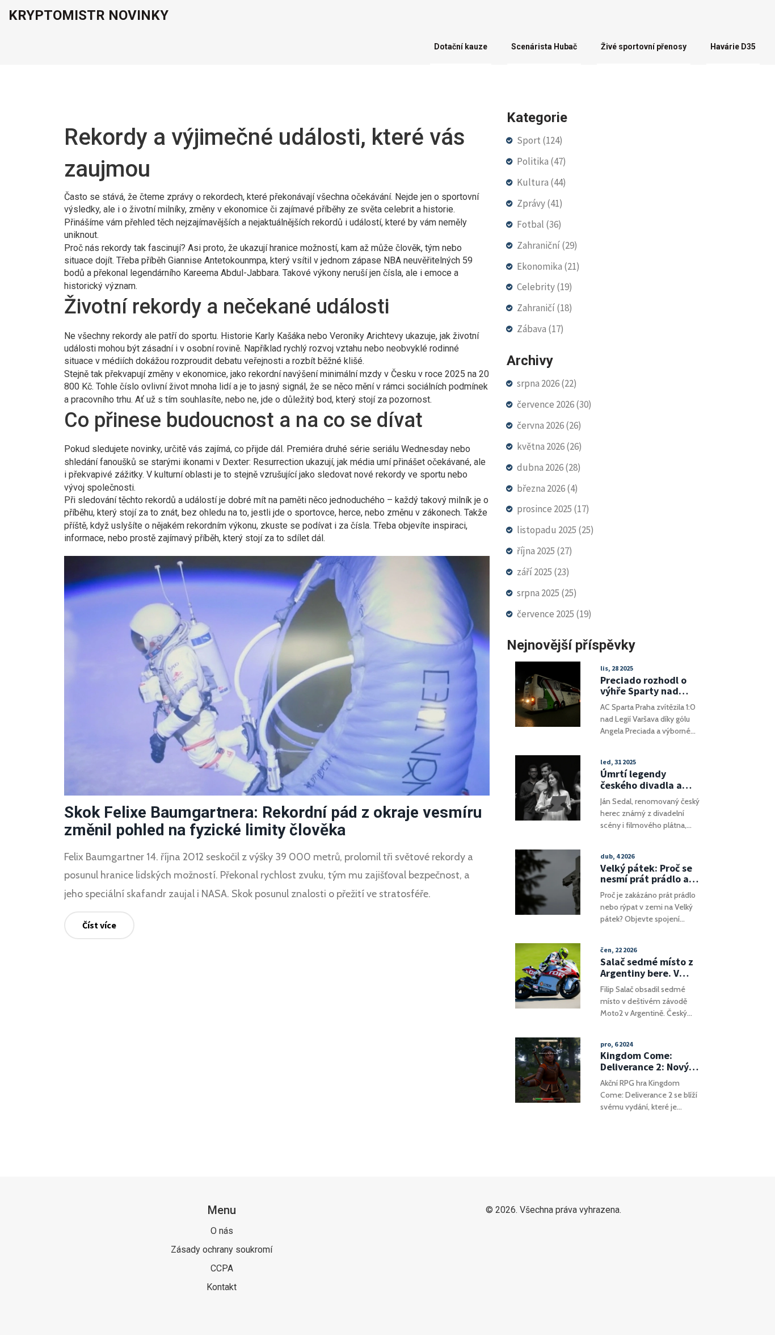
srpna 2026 (547, 383)
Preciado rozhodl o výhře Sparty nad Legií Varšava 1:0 (643, 686)
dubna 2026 (549, 467)
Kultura (541, 182)
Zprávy (540, 203)
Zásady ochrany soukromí (221, 1249)
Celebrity (544, 287)
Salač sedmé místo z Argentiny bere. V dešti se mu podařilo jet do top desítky (647, 967)
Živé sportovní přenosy (643, 46)
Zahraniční (547, 245)
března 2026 (547, 488)
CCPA (221, 1268)
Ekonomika (548, 266)
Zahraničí (544, 308)
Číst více (99, 925)
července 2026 (554, 404)
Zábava (540, 329)
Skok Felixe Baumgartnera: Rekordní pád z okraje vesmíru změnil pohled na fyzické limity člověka (273, 821)
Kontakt (222, 1287)
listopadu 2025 (555, 530)
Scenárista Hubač (544, 46)
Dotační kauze (460, 46)
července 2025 (554, 614)
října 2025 (544, 551)
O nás (221, 1230)
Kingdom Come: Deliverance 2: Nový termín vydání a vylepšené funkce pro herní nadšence (648, 1061)
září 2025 (543, 572)
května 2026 (549, 446)
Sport (540, 140)
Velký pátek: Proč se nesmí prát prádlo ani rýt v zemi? (648, 874)
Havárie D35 (733, 46)
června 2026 (549, 425)
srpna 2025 (547, 593)
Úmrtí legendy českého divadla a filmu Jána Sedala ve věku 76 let (648, 779)
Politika (541, 161)
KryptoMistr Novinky (89, 15)
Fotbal (539, 224)
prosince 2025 (553, 509)
